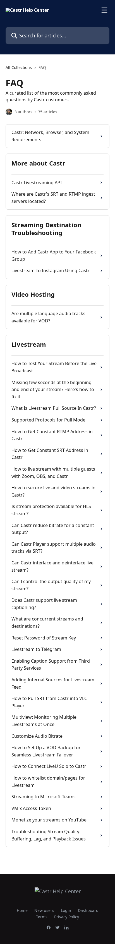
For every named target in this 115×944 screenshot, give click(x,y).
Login (66, 910)
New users (44, 910)
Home (22, 910)
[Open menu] (104, 10)
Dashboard (88, 910)
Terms (41, 916)
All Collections (19, 67)
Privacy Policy (66, 916)
